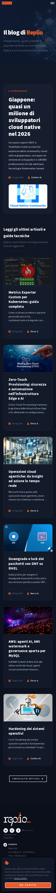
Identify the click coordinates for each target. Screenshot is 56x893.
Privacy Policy (8, 837)
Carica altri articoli (26, 778)
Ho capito (28, 885)
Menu (51, 3)
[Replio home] (28, 819)
